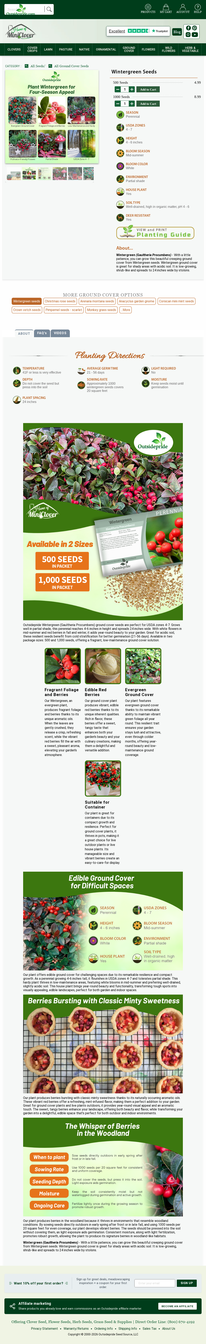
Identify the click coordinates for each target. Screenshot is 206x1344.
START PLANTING (103, 678)
